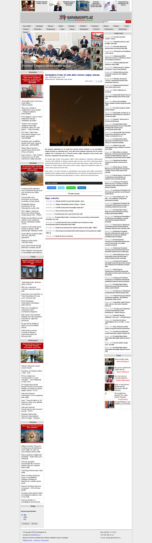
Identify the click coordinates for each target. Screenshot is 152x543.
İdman (72, 29)
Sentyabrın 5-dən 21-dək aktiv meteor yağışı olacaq (72, 75)
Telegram (81, 188)
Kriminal (96, 29)
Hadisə (25, 32)
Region (116, 26)
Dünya (106, 26)
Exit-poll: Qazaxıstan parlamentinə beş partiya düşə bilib (96, 4)
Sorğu (32, 506)
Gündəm (71, 26)
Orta (25, 517)
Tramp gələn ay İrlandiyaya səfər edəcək (123, 3)
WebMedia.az (36, 535)
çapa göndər (68, 79)
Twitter (61, 188)
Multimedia (123, 29)
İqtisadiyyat (84, 29)
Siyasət (50, 26)
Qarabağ (39, 26)
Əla (24, 515)
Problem (83, 26)
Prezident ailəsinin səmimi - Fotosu (41, 2)
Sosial (61, 26)
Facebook (52, 188)
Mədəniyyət (51, 29)
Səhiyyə (26, 29)
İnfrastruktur (109, 29)
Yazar (62, 29)
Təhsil (126, 26)
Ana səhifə (27, 26)
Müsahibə (37, 29)
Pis (24, 519)
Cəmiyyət (95, 26)
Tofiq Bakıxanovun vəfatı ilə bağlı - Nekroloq (69, 3)
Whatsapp (71, 188)
